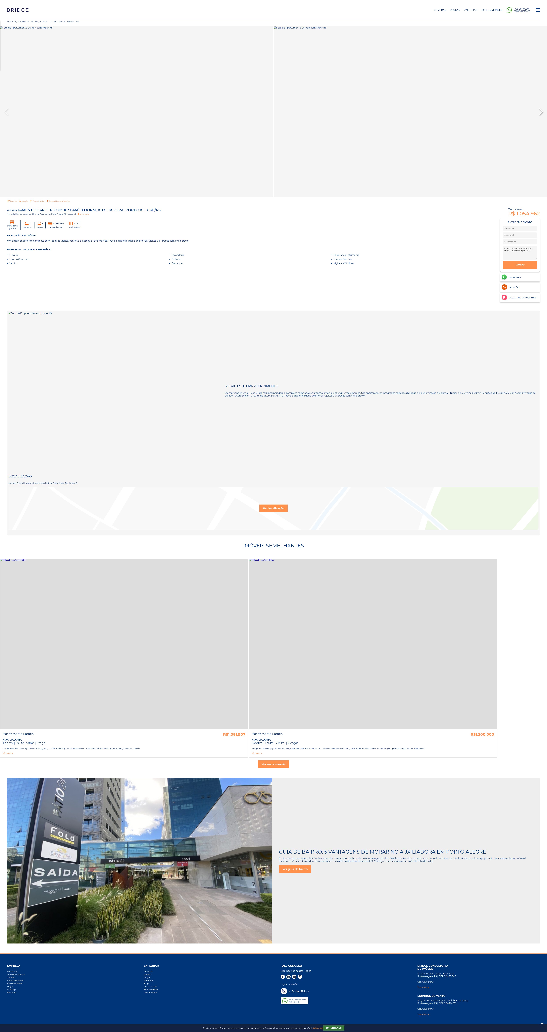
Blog (146, 983)
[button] (541, 112)
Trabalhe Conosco (16, 974)
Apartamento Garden (28, 22)
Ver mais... (8, 753)
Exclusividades (491, 10)
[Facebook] (283, 977)
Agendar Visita (38, 201)
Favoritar (13, 201)
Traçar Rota (423, 987)
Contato (11, 977)
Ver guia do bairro (295, 869)
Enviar (520, 265)
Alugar (455, 10)
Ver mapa (84, 214)
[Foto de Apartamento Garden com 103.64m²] (136, 111)
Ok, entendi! (334, 1028)
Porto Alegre (46, 22)
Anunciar (470, 10)
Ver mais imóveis (273, 764)
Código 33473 (73, 22)
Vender (147, 974)
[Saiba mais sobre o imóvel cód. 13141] (373, 644)
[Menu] (538, 10)
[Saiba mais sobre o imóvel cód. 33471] (124, 644)
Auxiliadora (59, 22)
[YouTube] (294, 977)
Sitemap (11, 989)
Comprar (440, 10)
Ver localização (273, 508)
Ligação (25, 201)
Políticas (11, 992)
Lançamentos (150, 992)
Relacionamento (15, 980)
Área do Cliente (14, 983)
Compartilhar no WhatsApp (59, 201)
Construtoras (150, 986)
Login (10, 986)
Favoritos (148, 980)
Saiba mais (318, 1028)
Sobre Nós (12, 971)
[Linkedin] (288, 977)
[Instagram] (300, 977)
